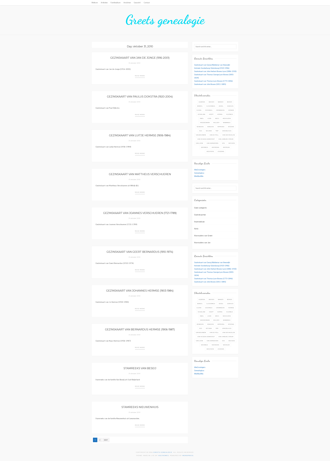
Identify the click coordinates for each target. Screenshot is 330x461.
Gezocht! (137, 3)
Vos (223, 143)
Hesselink (201, 114)
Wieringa (204, 147)
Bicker (229, 102)
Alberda (202, 102)
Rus (200, 131)
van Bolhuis (226, 131)
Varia (196, 229)
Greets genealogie (165, 19)
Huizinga (229, 114)
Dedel (221, 106)
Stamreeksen (199, 222)
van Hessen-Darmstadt (206, 139)
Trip (217, 131)
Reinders (200, 127)
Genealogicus (199, 173)
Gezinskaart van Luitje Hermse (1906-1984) (140, 135)
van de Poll (214, 135)
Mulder (216, 122)
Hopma (219, 114)
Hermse (231, 110)
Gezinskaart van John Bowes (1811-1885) (210, 84)
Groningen (220, 110)
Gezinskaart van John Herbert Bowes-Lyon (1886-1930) (215, 71)
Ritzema (231, 127)
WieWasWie (198, 176)
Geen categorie (200, 208)
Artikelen (104, 3)
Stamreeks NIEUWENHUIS (139, 407)
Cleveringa (210, 106)
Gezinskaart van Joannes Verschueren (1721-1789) (140, 213)
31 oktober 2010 (134, 63)
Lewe (209, 118)
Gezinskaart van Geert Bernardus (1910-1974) (140, 251)
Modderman (205, 122)
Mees (217, 118)
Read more (140, 75)
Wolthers (210, 151)
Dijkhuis (230, 106)
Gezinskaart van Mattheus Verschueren (140, 174)
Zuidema (221, 151)
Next (106, 440)
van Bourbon (201, 135)
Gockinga (208, 110)
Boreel (200, 106)
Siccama (209, 131)
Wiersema (215, 147)
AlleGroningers (199, 170)
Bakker (220, 102)
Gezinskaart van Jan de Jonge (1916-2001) (140, 57)
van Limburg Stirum (225, 139)
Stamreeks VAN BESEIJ (139, 368)
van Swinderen (212, 143)
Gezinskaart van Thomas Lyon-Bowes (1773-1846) (213, 81)
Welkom (95, 3)
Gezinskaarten (200, 215)
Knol (202, 118)
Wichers (231, 143)
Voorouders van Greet (203, 236)
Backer (211, 102)
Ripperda (220, 127)
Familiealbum (116, 3)
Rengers (210, 127)
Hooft (211, 114)
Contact (147, 3)
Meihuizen (227, 118)
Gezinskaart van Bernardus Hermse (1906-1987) (140, 329)
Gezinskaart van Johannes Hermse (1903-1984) (140, 290)
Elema (199, 110)
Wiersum (226, 147)
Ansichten (127, 3)
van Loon (199, 143)
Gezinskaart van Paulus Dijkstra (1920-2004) (140, 96)
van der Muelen (228, 135)
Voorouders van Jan (202, 243)
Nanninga (226, 122)
